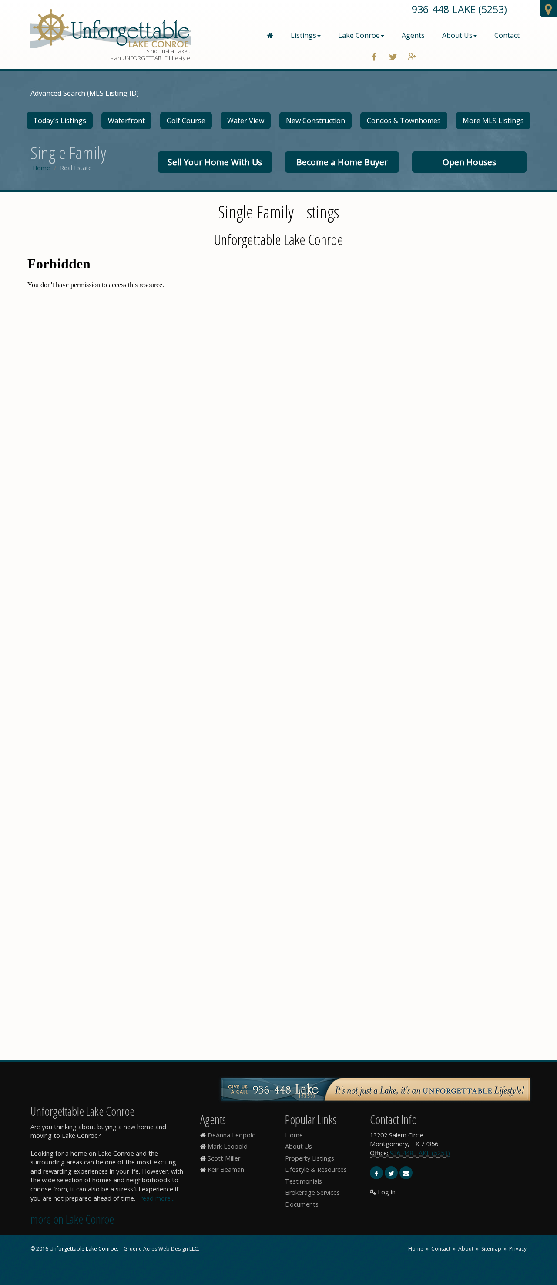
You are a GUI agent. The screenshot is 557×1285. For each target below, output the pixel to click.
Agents (413, 35)
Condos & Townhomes (404, 120)
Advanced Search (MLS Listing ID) (84, 93)
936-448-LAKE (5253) (459, 9)
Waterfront (126, 120)
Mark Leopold (228, 1146)
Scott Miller (224, 1158)
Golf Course (186, 120)
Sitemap (491, 1248)
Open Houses (469, 162)
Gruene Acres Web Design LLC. (161, 1248)
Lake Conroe (359, 35)
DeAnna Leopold (232, 1135)
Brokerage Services (312, 1192)
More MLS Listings (493, 120)
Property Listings (309, 1158)
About (465, 1248)
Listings (303, 35)
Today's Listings (59, 120)
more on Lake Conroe (72, 1219)
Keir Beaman (226, 1169)
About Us (457, 35)
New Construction (315, 120)
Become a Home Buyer (342, 162)
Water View (245, 120)
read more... (157, 1198)
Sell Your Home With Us (215, 162)
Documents (302, 1204)
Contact (507, 35)
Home (41, 168)
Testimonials (303, 1181)
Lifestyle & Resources (316, 1169)
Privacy (518, 1248)
